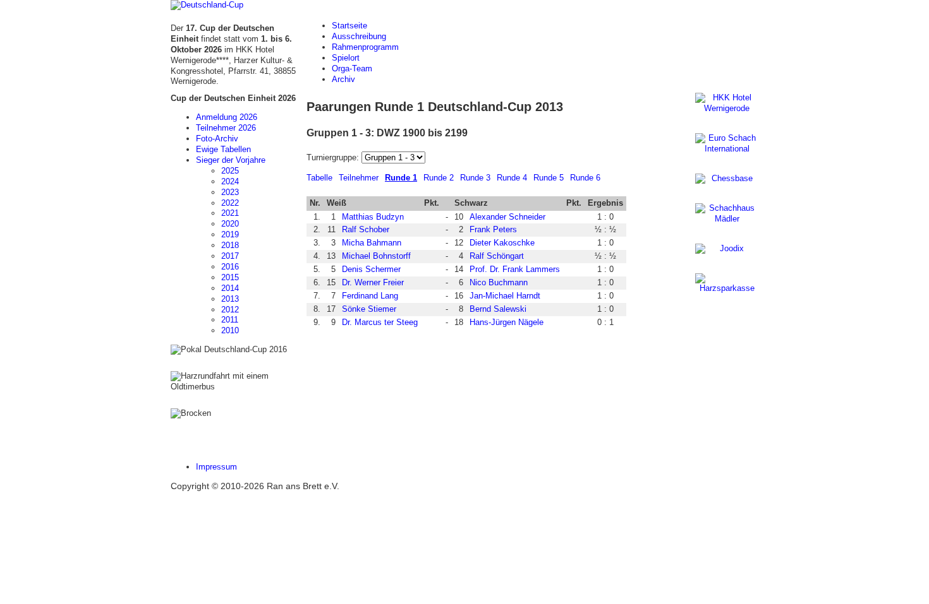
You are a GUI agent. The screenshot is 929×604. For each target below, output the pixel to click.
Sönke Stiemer (369, 309)
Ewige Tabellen (223, 149)
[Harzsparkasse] (726, 283)
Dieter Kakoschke (502, 242)
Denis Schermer (371, 269)
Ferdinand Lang (370, 295)
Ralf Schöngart (497, 256)
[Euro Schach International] (726, 144)
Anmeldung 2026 (226, 117)
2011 (229, 319)
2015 (230, 277)
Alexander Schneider (507, 217)
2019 (230, 234)
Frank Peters (493, 229)
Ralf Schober (365, 229)
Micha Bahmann (371, 242)
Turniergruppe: (334, 157)
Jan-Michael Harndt (505, 295)
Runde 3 (475, 177)
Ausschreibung (359, 36)
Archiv (343, 79)
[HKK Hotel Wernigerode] (726, 103)
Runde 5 (548, 177)
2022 (230, 203)
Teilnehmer (359, 177)
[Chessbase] (726, 179)
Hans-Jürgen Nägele (506, 322)
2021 (230, 213)
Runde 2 (438, 177)
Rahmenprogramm (365, 47)
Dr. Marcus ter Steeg (380, 322)
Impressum (216, 466)
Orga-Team (352, 68)
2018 (230, 245)
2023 (230, 192)
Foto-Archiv (217, 138)
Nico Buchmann (499, 282)
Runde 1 (401, 177)
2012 (230, 309)
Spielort (346, 57)
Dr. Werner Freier (373, 282)
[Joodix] (726, 249)
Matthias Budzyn (373, 217)
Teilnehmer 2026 (226, 128)
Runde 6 (585, 177)
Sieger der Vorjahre (230, 160)
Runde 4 (512, 177)
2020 (230, 223)
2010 (230, 330)
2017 (230, 256)
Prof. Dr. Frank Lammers (515, 269)
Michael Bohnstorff (376, 256)
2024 (230, 181)
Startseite (349, 25)
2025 (230, 170)
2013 (230, 299)
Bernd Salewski (498, 309)
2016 (230, 266)
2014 (230, 288)
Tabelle (319, 177)
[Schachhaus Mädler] (726, 214)
